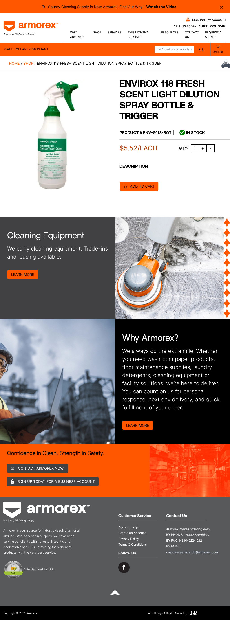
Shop (97, 32)
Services (114, 32)
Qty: (183, 148)
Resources (169, 32)
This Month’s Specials (138, 34)
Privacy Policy (128, 539)
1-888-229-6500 (212, 26)
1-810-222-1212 (190, 540)
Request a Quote (213, 34)
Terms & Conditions (132, 544)
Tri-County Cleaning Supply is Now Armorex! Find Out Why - (109, 6)
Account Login (128, 527)
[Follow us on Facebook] (124, 567)
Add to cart (142, 186)
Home (14, 63)
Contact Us (192, 34)
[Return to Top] (115, 592)
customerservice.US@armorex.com (192, 552)
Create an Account (132, 533)
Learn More (22, 274)
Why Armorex (77, 34)
